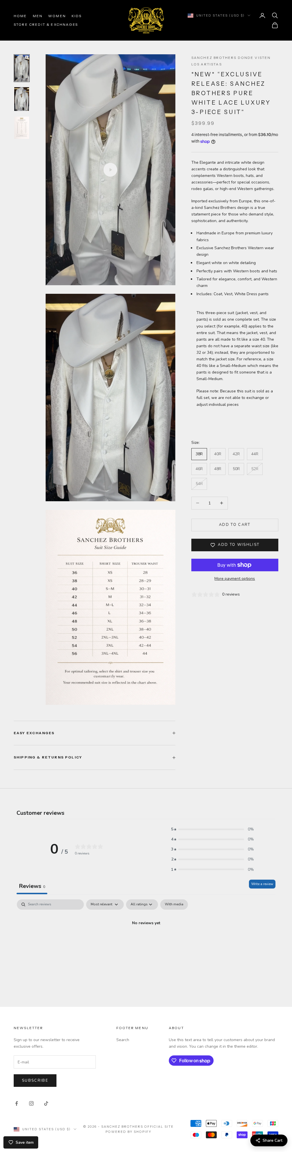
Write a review (262, 884)
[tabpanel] (146, 942)
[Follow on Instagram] (31, 1103)
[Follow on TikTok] (46, 1103)
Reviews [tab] (32, 886)
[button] (212, 829)
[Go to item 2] (22, 99)
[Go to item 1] (22, 68)
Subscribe (35, 1080)
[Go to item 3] (22, 127)
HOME (20, 16)
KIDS (77, 16)
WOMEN (57, 16)
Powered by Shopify (128, 1132)
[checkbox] (174, 904)
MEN (37, 16)
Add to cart (235, 524)
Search (122, 1040)
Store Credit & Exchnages (46, 24)
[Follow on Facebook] (16, 1103)
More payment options (234, 578)
